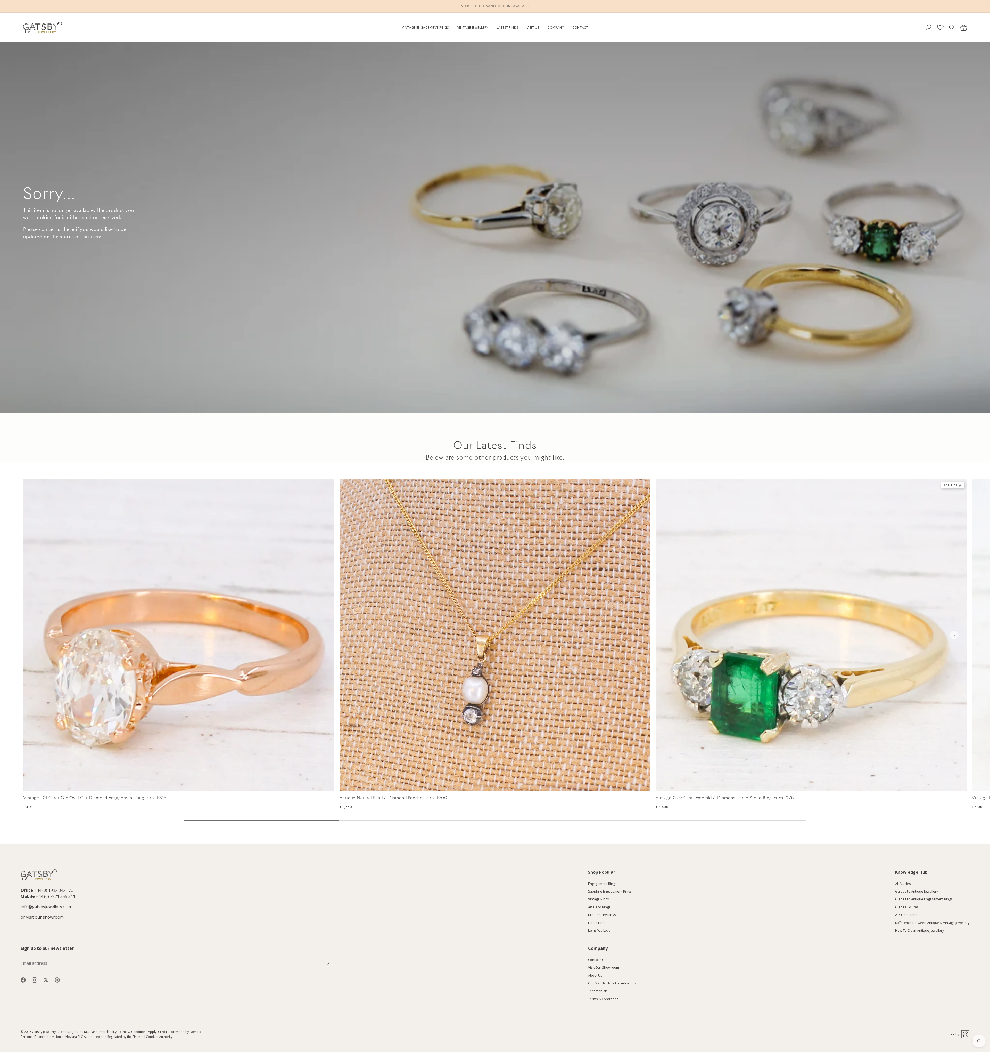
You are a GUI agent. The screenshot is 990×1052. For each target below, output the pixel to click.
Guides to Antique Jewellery (916, 891)
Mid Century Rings (602, 914)
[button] (954, 635)
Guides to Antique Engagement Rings (924, 899)
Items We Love (599, 930)
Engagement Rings (602, 883)
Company (556, 27)
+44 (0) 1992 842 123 (53, 890)
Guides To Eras (907, 906)
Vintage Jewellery (472, 27)
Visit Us (533, 27)
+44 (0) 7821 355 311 (55, 896)
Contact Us (596, 959)
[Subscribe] (327, 963)
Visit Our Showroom (603, 967)
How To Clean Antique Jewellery (919, 930)
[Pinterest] (57, 980)
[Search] (952, 27)
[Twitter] (45, 980)
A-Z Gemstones (907, 914)
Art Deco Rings (599, 906)
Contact (580, 27)
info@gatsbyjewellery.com (46, 907)
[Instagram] (34, 980)
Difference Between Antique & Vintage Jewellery (932, 922)
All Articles (903, 883)
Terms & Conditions (603, 998)
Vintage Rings (598, 899)
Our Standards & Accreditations (612, 983)
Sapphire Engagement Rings (610, 891)
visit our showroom (45, 917)
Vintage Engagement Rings (425, 27)
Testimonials (598, 991)
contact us (51, 229)
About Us (595, 975)
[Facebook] (23, 980)
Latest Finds (507, 27)
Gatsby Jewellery (44, 1032)
